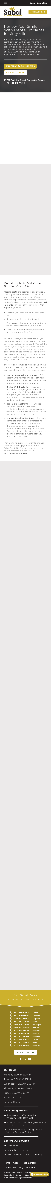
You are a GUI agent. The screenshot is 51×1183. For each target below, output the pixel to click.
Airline (35, 1013)
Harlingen (36, 1025)
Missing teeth (10, 292)
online (24, 453)
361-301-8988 (21, 1042)
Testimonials (29, 1163)
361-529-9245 (21, 1015)
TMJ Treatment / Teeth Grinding (24, 1154)
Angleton (36, 1019)
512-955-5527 (21, 1039)
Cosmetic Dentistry (17, 1150)
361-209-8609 (21, 1033)
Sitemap (28, 1175)
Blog (21, 1167)
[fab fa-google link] (25, 1059)
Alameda (36, 1016)
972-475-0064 (21, 1045)
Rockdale (36, 1031)
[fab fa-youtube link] (29, 1059)
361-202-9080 (21, 1036)
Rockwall (36, 1046)
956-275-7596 (21, 1024)
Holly (34, 1043)
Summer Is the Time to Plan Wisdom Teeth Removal (22, 1116)
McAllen (35, 1028)
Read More (10, 280)
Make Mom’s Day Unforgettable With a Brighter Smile (24, 1131)
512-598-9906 (21, 1030)
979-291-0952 (21, 1018)
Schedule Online (37, 12)
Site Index (31, 1167)
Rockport (36, 1034)
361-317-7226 (21, 1021)
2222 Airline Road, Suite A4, (26, 82)
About (16, 1163)
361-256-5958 (11, 52)
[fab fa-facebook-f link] (20, 1059)
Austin (35, 1040)
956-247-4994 (21, 1027)
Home (7, 1163)
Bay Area (36, 1037)
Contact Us (10, 1167)
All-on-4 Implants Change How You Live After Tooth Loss (26, 1123)
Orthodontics (14, 1145)
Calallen (35, 1022)
